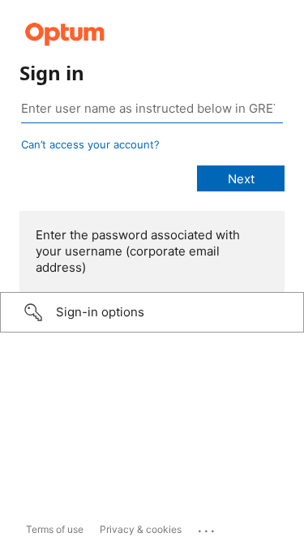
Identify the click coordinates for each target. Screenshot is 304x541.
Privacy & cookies (141, 529)
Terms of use (54, 529)
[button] (152, 312)
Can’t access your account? (90, 144)
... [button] (207, 527)
